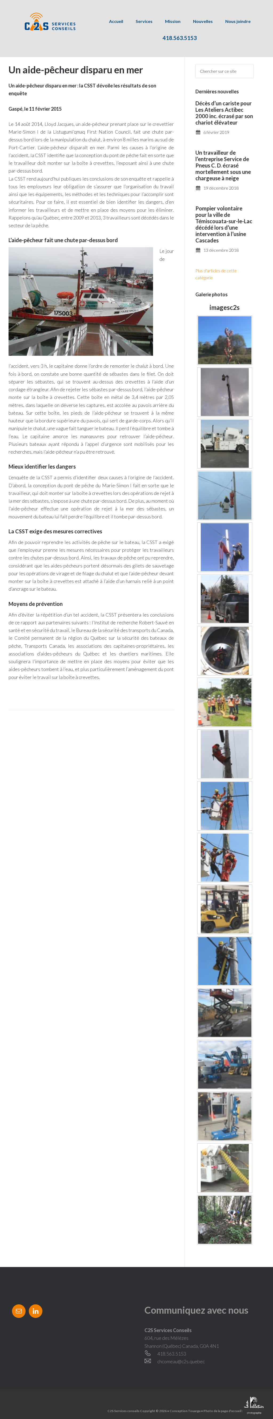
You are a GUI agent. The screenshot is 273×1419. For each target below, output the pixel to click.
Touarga (194, 1411)
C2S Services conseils (44, 21)
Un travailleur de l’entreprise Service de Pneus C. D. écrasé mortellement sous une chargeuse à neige (223, 165)
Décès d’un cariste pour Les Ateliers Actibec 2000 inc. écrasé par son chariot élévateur (224, 113)
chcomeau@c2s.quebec (181, 1361)
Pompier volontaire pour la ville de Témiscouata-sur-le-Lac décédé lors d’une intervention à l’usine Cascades (223, 224)
